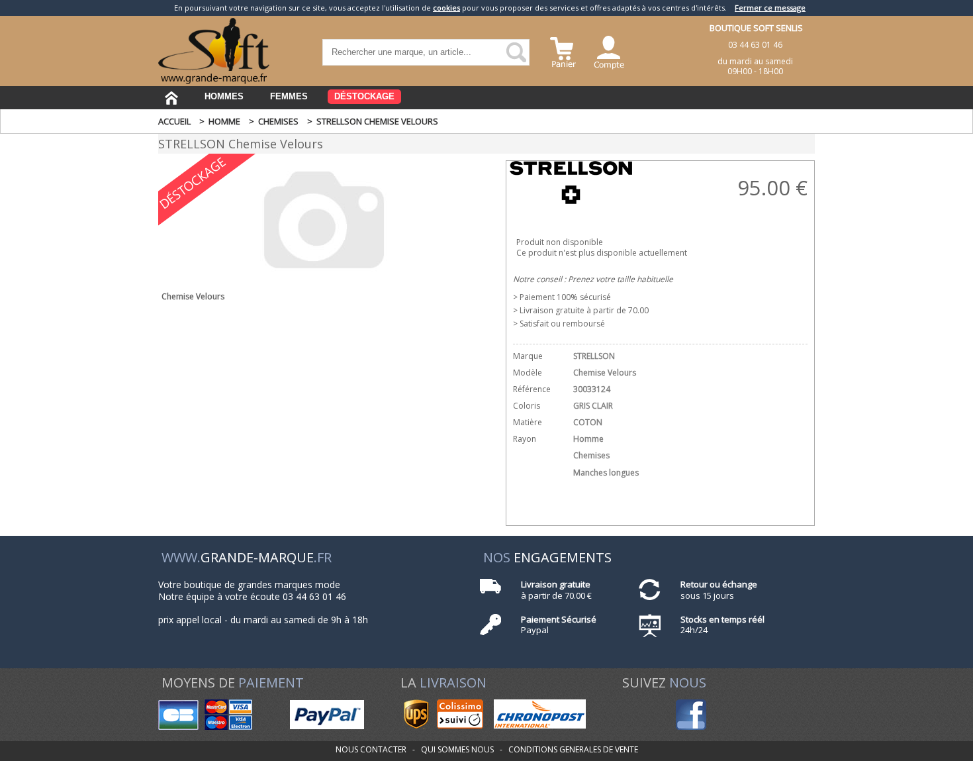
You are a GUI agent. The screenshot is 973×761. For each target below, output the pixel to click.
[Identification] (609, 51)
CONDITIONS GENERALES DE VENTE (573, 749)
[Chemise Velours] (324, 276)
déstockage (364, 96)
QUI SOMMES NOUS (457, 749)
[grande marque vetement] (213, 81)
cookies (446, 8)
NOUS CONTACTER (371, 749)
